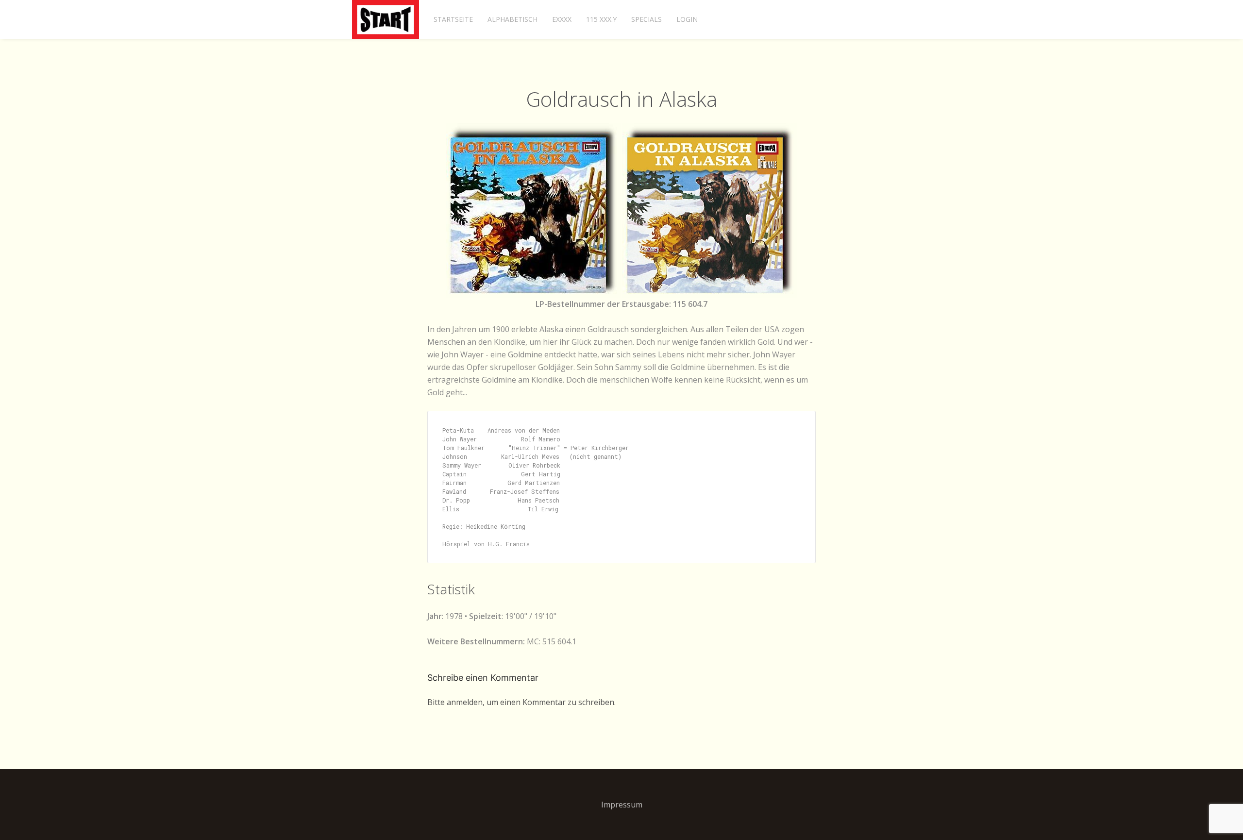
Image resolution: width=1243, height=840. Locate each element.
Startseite (453, 19)
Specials (646, 19)
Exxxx (561, 19)
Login (687, 19)
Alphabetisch (512, 19)
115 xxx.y (601, 19)
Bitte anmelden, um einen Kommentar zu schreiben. (521, 702)
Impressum (621, 804)
